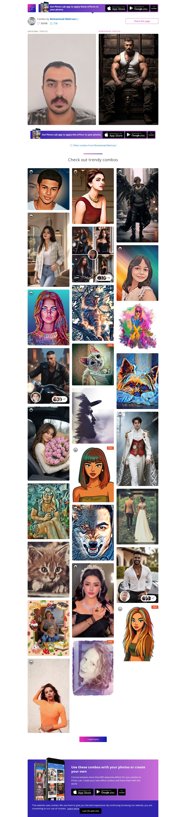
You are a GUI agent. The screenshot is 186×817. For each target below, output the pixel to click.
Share (142, 21)
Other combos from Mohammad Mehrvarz (94, 145)
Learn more (73, 808)
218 (55, 23)
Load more (93, 739)
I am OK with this (90, 811)
